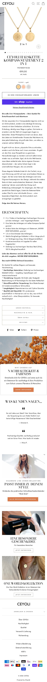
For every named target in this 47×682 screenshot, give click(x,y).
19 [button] (40, 52)
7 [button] (17, 52)
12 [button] (26, 52)
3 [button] (9, 52)
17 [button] (36, 52)
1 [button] (5, 52)
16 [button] (34, 52)
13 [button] (28, 52)
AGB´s (23, 651)
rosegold (23, 87)
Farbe (23, 82)
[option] (23, 28)
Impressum (23, 655)
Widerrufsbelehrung (23, 643)
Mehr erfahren (24, 390)
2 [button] (7, 52)
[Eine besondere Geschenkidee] (23, 523)
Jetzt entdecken (23, 550)
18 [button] (38, 52)
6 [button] (15, 52)
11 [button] (24, 52)
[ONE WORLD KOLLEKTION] (23, 568)
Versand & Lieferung (23, 631)
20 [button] (42, 52)
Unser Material (23, 308)
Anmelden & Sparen (23, 612)
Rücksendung (23, 635)
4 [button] (11, 52)
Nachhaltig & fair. (23, 313)
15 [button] (32, 52)
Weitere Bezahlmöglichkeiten (23, 107)
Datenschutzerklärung (23, 647)
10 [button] (23, 52)
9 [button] (21, 52)
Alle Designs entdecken (23, 499)
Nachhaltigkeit (23, 623)
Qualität (23, 627)
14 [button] (30, 52)
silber (29, 87)
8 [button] (19, 52)
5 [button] (13, 52)
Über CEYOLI (23, 317)
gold (18, 87)
